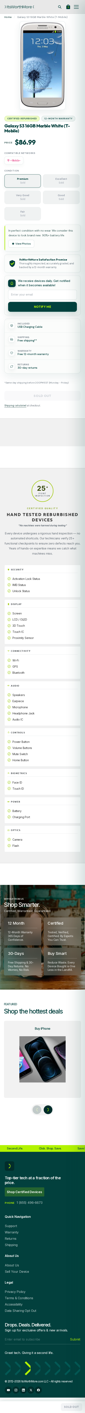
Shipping (11, 1245)
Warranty (11, 1232)
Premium (22, 180)
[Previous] (37, 1109)
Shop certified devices (24, 1192)
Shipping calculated (15, 405)
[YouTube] (8, 1390)
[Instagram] (15, 1390)
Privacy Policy (15, 1292)
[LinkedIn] (23, 1390)
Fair (22, 213)
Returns (10, 1239)
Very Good (22, 197)
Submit (75, 1339)
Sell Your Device (17, 1272)
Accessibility (13, 1304)
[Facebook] (38, 1390)
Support (11, 1226)
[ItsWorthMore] (19, 7)
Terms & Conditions (19, 1298)
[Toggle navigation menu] (76, 7)
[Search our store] (59, 6)
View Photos (23, 243)
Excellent (61, 180)
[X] (30, 1390)
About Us (12, 1265)
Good (61, 197)
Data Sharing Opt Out (20, 1311)
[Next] (48, 1109)
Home (8, 17)
